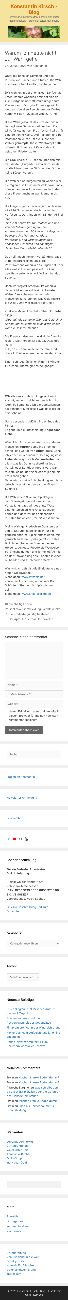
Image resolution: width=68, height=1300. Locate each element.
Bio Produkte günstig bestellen (29, 614)
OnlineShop (14, 1158)
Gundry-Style (15, 1261)
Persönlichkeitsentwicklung (23, 609)
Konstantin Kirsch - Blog (34, 9)
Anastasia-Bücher (18, 1154)
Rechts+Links (51, 609)
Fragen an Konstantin (21, 776)
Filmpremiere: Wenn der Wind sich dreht (33, 1027)
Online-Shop (15, 818)
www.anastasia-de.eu (36, 593)
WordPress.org (16, 1231)
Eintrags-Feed (16, 1221)
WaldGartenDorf (17, 1150)
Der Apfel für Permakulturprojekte (31, 619)
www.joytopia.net (33, 577)
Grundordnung (16, 1253)
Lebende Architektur (20, 1141)
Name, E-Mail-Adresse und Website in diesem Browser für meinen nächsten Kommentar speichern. (34, 715)
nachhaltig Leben (20, 604)
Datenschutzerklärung (21, 1269)
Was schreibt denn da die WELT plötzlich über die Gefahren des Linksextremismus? (33, 1092)
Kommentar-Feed (18, 1226)
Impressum (14, 1273)
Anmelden (13, 1216)
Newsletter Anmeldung (22, 797)
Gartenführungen (18, 1145)
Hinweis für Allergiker (21, 1265)
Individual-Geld (17, 1162)
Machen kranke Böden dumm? (39, 1077)
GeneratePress (34, 1294)
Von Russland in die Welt (23, 1257)
